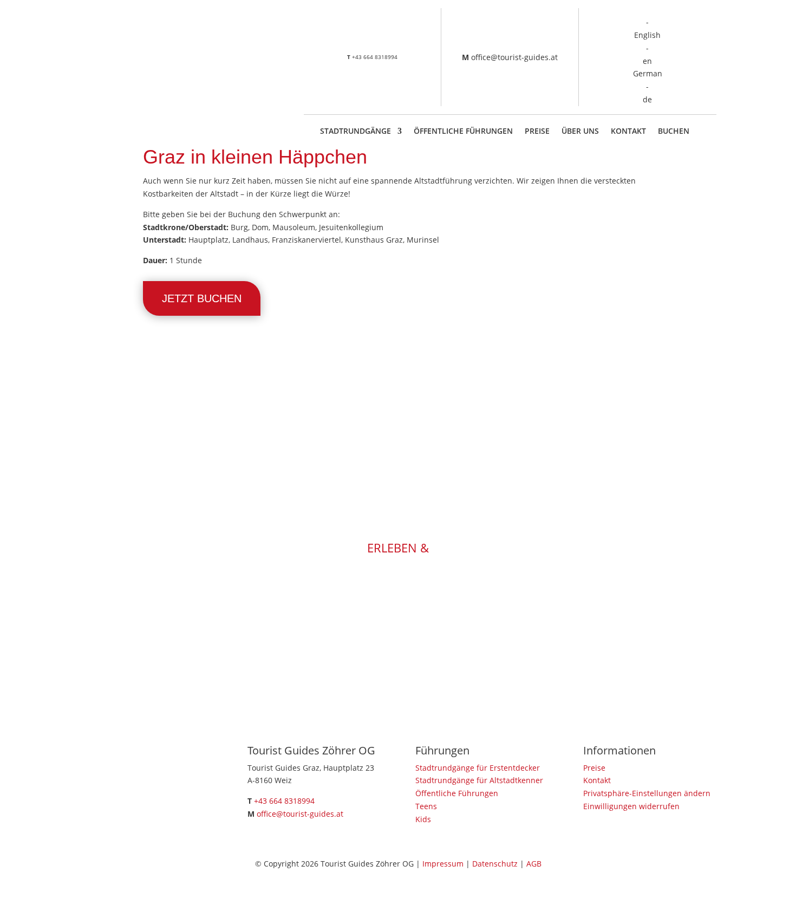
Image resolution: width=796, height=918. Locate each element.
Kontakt (628, 131)
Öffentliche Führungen (463, 131)
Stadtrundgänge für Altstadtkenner (479, 780)
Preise (537, 131)
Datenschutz (495, 863)
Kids (423, 819)
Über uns (580, 131)
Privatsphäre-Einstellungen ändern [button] (646, 793)
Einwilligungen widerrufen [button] (631, 806)
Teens (426, 806)
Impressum (443, 863)
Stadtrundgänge (355, 131)
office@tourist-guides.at (514, 57)
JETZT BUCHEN (202, 298)
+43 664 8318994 (374, 57)
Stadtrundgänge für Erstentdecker (477, 768)
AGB (533, 863)
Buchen (673, 131)
